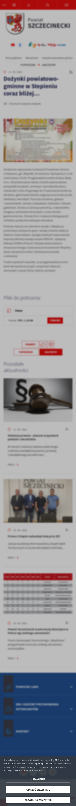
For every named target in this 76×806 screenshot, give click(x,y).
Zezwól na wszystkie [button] (38, 800)
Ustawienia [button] (38, 779)
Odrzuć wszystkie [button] (38, 790)
